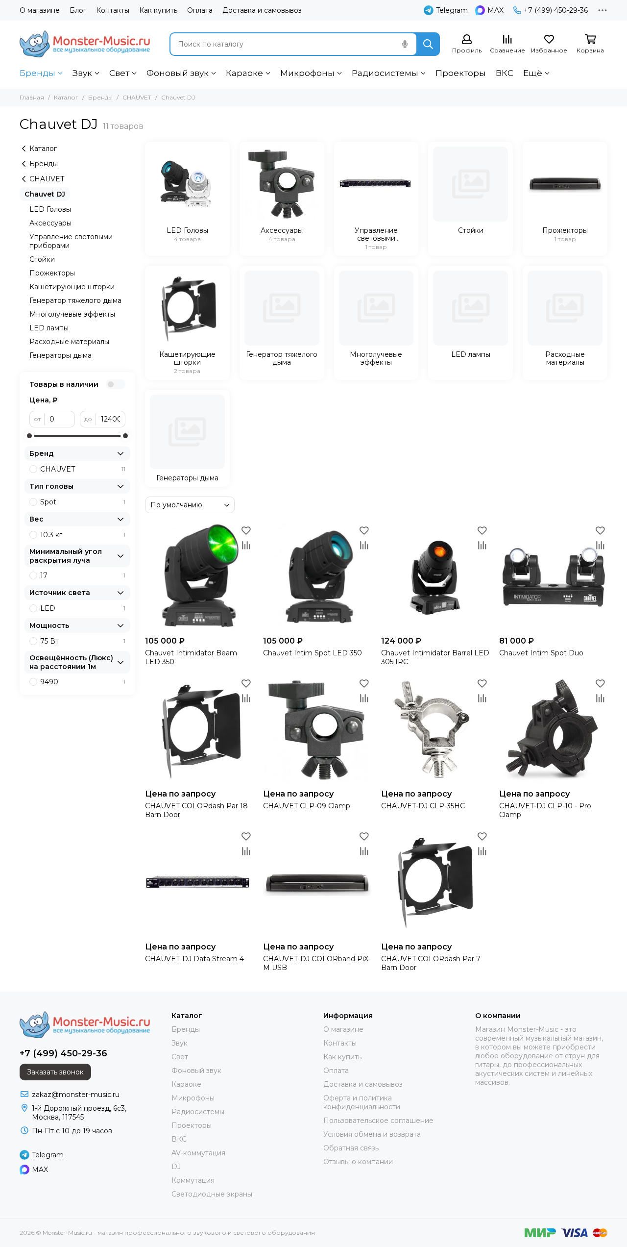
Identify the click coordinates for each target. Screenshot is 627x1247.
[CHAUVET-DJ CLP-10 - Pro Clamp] (553, 730)
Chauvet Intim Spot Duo (541, 652)
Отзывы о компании (358, 1161)
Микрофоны (307, 73)
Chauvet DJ (44, 194)
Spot (82, 502)
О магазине (40, 10)
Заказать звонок (55, 1072)
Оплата (200, 10)
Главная (32, 97)
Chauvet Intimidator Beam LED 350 (191, 657)
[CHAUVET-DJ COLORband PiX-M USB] (317, 883)
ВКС (504, 73)
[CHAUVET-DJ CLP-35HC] (435, 730)
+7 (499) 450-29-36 (556, 10)
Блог (78, 10)
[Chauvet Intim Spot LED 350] (317, 577)
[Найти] (428, 44)
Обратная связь (351, 1148)
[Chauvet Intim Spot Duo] (553, 577)
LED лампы (49, 328)
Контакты (112, 10)
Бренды (37, 73)
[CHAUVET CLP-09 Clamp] (317, 730)
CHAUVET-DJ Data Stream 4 (194, 958)
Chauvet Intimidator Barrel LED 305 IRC (435, 657)
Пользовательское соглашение (378, 1120)
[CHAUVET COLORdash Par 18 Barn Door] (199, 730)
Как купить (158, 10)
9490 (82, 681)
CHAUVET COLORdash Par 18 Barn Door (196, 810)
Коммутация (193, 1180)
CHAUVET (136, 97)
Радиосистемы (385, 73)
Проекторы (460, 73)
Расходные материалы (69, 341)
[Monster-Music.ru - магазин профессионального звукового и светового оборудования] (85, 43)
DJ (176, 1166)
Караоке (244, 73)
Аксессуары (50, 223)
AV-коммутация (198, 1152)
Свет (119, 73)
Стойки (42, 259)
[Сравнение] (246, 545)
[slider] (29, 436)
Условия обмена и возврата (372, 1134)
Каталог (66, 97)
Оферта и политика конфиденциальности (361, 1102)
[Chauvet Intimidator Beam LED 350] (199, 577)
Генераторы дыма (60, 355)
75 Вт (82, 641)
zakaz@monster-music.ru (76, 1094)
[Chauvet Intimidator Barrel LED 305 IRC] (435, 577)
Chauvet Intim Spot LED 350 (312, 652)
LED (82, 608)
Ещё (532, 73)
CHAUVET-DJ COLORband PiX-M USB (317, 963)
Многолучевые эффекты (72, 314)
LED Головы (50, 209)
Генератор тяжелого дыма (75, 300)
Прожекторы (52, 273)
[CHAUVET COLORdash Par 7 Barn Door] (435, 883)
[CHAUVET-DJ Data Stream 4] (199, 883)
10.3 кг (82, 534)
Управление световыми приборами (71, 241)
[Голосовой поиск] (404, 44)
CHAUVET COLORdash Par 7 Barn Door (431, 963)
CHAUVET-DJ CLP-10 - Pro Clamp (545, 810)
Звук (82, 73)
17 (82, 575)
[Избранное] (246, 530)
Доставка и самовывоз (262, 10)
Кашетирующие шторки (72, 286)
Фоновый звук (177, 73)
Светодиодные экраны (211, 1194)
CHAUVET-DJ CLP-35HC (423, 805)
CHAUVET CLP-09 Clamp (306, 805)
